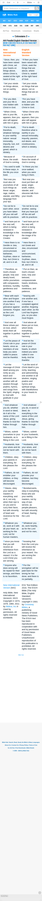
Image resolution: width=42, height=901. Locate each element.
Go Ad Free (4, 896)
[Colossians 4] (39, 407)
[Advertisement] (24, 705)
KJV (23, 43)
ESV (14, 43)
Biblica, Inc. (11, 606)
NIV (5, 45)
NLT (8, 45)
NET (35, 43)
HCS (18, 43)
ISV (26, 43)
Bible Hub (21, 655)
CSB (10, 43)
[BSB (5, 43)
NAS (31, 43)
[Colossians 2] (3, 407)
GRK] (13, 45)
